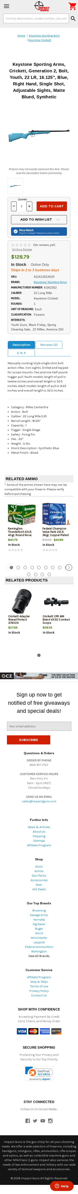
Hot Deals (39, 889)
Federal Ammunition (39, 947)
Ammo (39, 871)
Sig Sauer (39, 924)
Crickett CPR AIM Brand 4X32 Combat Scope (56, 619)
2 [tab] (18, 567)
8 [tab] (59, 567)
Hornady (39, 919)
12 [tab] (42, 574)
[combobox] (36, 18)
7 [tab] (52, 567)
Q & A (21, 353)
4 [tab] (32, 567)
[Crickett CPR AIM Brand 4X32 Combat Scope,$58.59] (56, 601)
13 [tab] (49, 574)
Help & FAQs (39, 982)
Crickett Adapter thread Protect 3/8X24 (19, 619)
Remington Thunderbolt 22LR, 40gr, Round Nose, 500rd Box (20, 533)
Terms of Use (39, 986)
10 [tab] (28, 574)
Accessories (39, 880)
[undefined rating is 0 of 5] (21, 245)
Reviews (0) (49, 345)
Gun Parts (39, 875)
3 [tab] (25, 567)
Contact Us (39, 995)
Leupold (39, 942)
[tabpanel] (22, 530)
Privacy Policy (39, 991)
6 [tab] (45, 567)
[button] (39, 1073)
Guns (39, 866)
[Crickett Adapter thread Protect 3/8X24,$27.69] (22, 601)
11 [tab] (35, 574)
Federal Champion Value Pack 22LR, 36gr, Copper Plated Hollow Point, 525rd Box (55, 535)
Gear (39, 885)
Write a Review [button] (22, 249)
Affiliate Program (39, 845)
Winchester (39, 938)
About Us (39, 831)
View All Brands (39, 956)
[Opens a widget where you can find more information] (62, 1186)
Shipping (39, 836)
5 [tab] (39, 567)
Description (21, 345)
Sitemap (39, 841)
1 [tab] (39, 655)
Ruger (39, 929)
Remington (39, 951)
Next (69, 567)
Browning (39, 910)
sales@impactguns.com (39, 801)
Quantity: (23, 199)
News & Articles (39, 827)
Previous (9, 567)
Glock (39, 933)
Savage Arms (39, 915)
